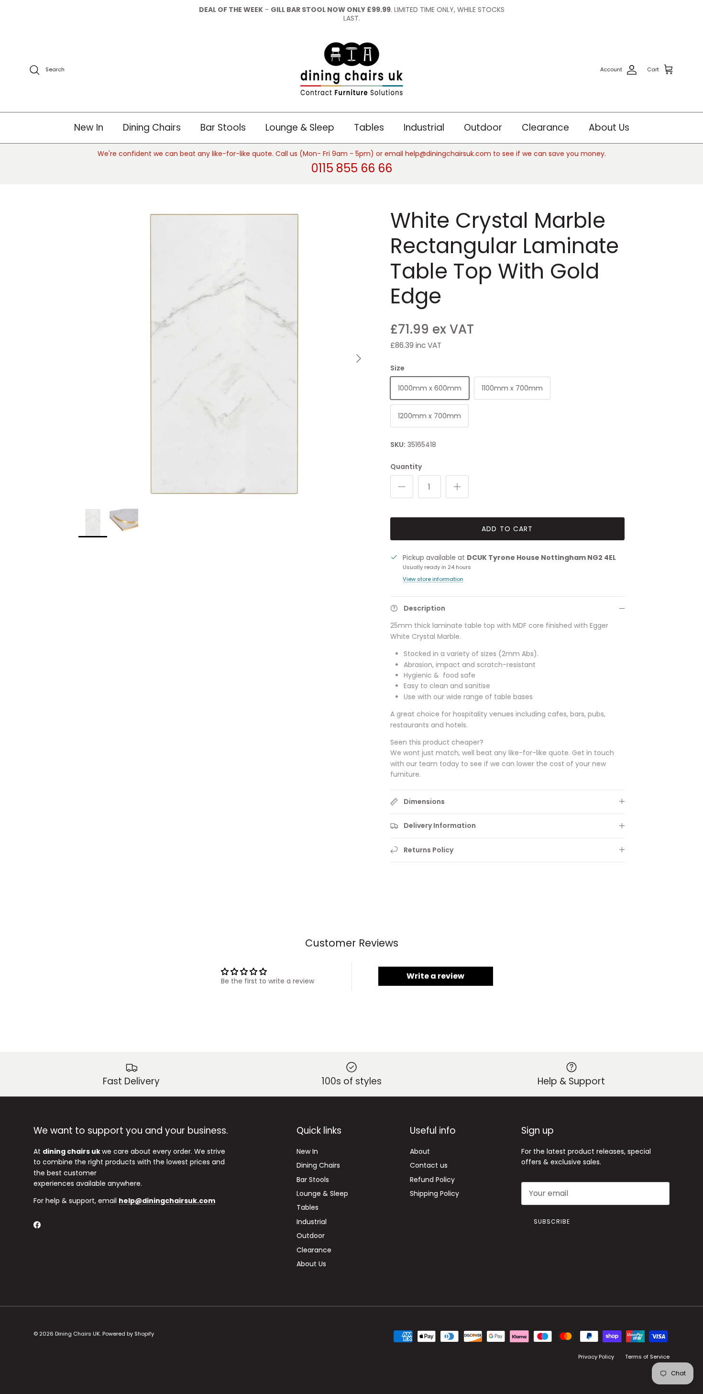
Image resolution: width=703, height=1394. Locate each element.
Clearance (545, 127)
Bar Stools (223, 127)
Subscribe (552, 1221)
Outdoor (483, 127)
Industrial (424, 127)
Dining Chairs (152, 127)
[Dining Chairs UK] (351, 70)
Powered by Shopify (128, 1334)
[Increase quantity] (457, 486)
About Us (609, 127)
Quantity (406, 466)
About (420, 1151)
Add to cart (507, 529)
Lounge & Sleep (299, 127)
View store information (433, 579)
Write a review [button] (435, 975)
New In (88, 127)
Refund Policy (432, 1179)
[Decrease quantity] (401, 486)
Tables (369, 127)
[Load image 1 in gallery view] (223, 353)
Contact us (429, 1165)
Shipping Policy (434, 1193)
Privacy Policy (596, 1357)
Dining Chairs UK (77, 1334)
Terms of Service (647, 1357)
